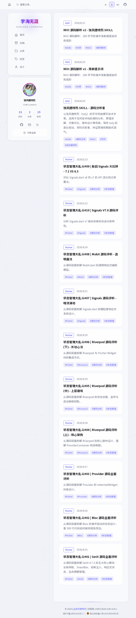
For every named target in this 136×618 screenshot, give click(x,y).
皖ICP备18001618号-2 (73, 613)
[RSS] (37, 125)
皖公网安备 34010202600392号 (104, 613)
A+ (118, 4)
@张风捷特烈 (79, 608)
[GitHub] (125, 4)
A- (106, 4)
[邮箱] (30, 125)
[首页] (9, 4)
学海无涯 (29, 21)
